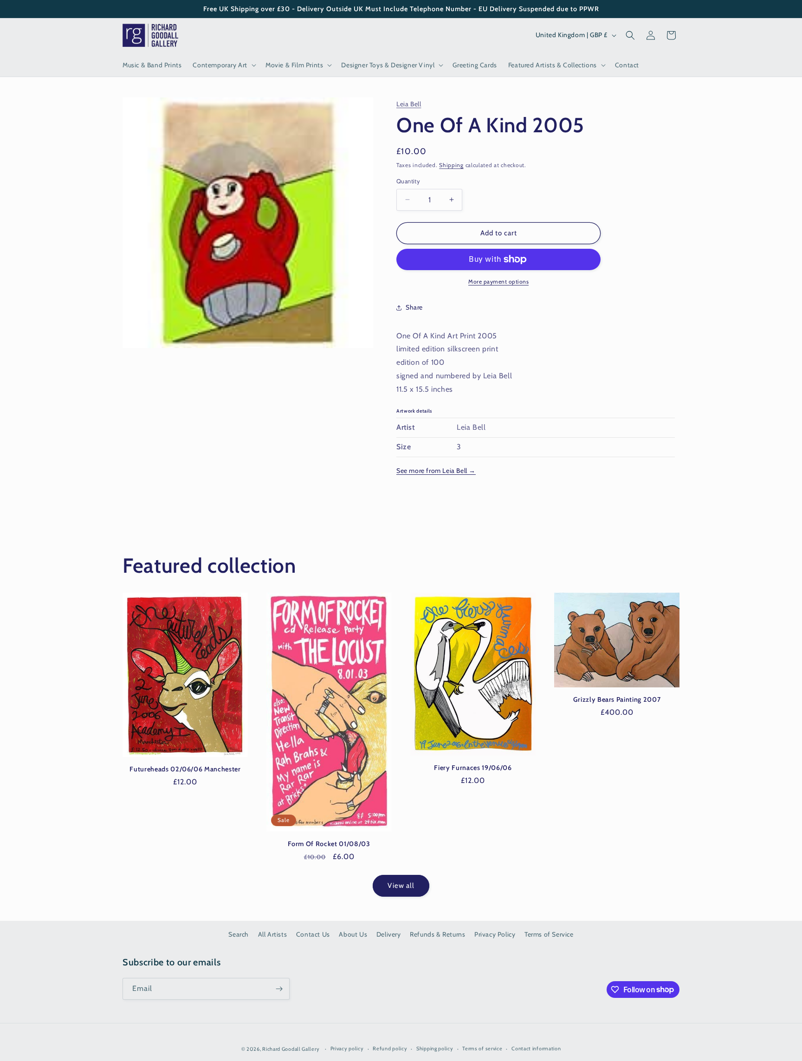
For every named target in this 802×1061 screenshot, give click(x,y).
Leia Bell (408, 104)
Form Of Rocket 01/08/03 (329, 844)
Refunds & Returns (437, 934)
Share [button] (414, 307)
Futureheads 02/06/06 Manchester (184, 769)
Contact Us (313, 934)
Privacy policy (347, 1048)
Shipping (451, 165)
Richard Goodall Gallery (290, 1049)
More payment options (498, 281)
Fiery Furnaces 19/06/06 (472, 767)
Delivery (388, 934)
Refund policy (390, 1048)
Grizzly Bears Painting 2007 (617, 699)
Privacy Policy (494, 934)
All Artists (272, 934)
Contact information (536, 1048)
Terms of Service (549, 934)
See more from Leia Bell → (436, 470)
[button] (223, 65)
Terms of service (482, 1048)
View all (401, 885)
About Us (353, 934)
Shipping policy (434, 1048)
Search (238, 934)
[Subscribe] (279, 989)
